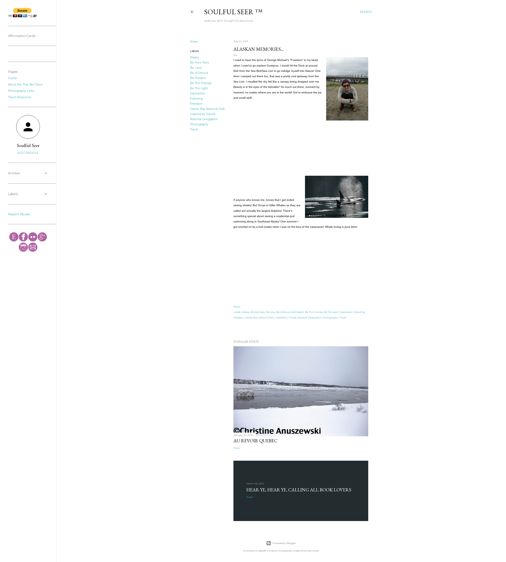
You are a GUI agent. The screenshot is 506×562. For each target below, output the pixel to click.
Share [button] (194, 41)
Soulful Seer (28, 145)
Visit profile (28, 153)
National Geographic (204, 119)
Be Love (196, 67)
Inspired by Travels (202, 114)
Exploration (197, 93)
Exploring (196, 98)
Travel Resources (19, 97)
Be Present (198, 78)
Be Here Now (199, 62)
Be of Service (199, 73)
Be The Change (200, 83)
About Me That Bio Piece (25, 84)
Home (12, 78)
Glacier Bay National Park (207, 109)
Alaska (194, 57)
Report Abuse (19, 214)
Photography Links (21, 91)
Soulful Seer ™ (233, 11)
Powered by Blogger (284, 543)
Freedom (196, 103)
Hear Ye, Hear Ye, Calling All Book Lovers (298, 490)
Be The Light (199, 88)
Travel (194, 129)
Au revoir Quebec (255, 441)
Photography (199, 124)
